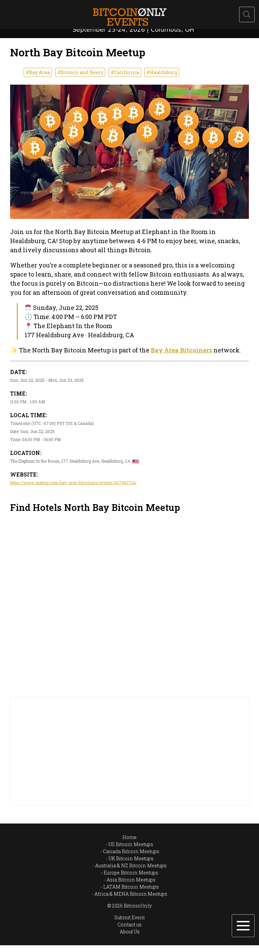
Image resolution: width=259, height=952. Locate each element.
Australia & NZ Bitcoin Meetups (131, 865)
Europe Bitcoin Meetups (131, 872)
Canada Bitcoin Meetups (131, 851)
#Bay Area (38, 72)
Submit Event (129, 917)
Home (129, 837)
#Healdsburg (161, 72)
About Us (130, 931)
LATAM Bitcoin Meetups (131, 887)
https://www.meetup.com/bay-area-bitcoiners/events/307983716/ (73, 482)
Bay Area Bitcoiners (181, 350)
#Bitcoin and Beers (80, 72)
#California (125, 72)
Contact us (129, 924)
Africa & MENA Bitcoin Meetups (130, 894)
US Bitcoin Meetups (131, 844)
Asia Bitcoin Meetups (131, 879)
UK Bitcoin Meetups (131, 858)
